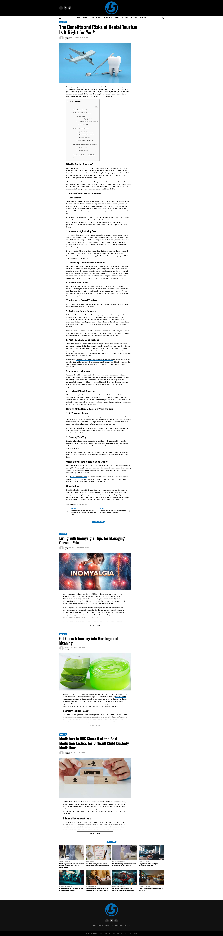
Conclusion (76, 158)
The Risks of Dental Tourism (81, 129)
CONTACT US (142, 18)
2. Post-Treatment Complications (86, 135)
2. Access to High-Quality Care (85, 119)
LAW (122, 18)
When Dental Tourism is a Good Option (84, 155)
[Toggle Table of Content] (96, 106)
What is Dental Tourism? (80, 110)
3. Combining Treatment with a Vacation (88, 121)
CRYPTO (92, 18)
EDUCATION (99, 18)
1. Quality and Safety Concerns (85, 132)
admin (68, 38)
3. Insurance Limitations (84, 137)
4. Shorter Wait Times (83, 124)
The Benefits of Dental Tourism (82, 113)
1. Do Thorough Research (84, 148)
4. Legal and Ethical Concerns (85, 140)
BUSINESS (85, 18)
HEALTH (117, 18)
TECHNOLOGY (134, 18)
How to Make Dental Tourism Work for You (85, 144)
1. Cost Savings (81, 116)
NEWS (126, 18)
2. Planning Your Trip (83, 150)
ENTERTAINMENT (108, 18)
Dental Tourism (82, 504)
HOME (78, 18)
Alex (67, 649)
